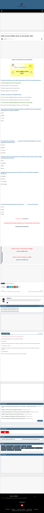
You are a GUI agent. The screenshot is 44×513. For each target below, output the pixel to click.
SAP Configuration (17, 447)
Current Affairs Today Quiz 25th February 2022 (10, 308)
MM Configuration (39, 447)
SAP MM (3, 446)
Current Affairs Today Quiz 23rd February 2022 (10, 311)
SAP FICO (29, 446)
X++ (22, 447)
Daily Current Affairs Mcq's (22, 251)
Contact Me (36, 509)
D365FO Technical (10, 446)
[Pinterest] (15, 287)
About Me (8, 509)
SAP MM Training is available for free (8, 439)
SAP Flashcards (18, 449)
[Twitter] (10, 287)
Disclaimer (13, 509)
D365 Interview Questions (30, 447)
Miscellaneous (18, 446)
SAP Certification (10, 449)
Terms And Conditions (21, 509)
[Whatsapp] (12, 287)
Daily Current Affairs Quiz (8, 33)
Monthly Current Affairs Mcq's (22, 259)
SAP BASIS (4, 449)
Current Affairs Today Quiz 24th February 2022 (10, 309)
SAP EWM (24, 446)
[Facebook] (8, 287)
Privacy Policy (29, 509)
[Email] (17, 287)
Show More (40, 420)
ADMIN (8, 298)
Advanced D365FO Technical (7, 447)
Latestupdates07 (25, 218)
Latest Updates (22, 510)
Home (2, 33)
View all (40, 306)
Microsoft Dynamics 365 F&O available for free (31, 439)
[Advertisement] (22, 22)
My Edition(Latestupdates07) (22, 226)
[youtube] (7, 302)
